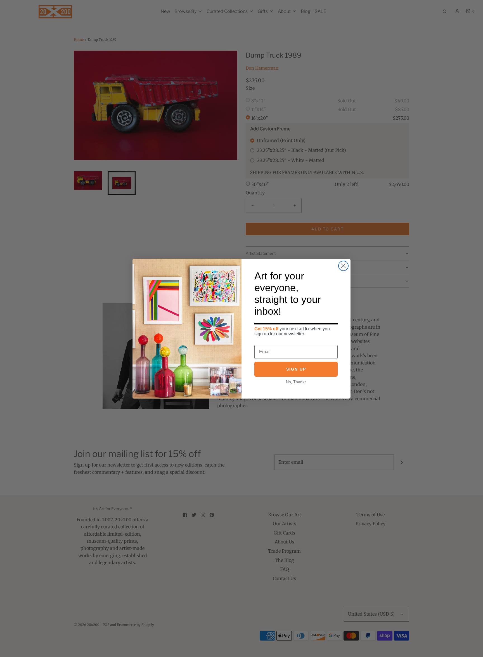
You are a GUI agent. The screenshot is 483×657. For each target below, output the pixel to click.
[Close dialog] (343, 266)
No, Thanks (296, 382)
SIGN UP (296, 369)
